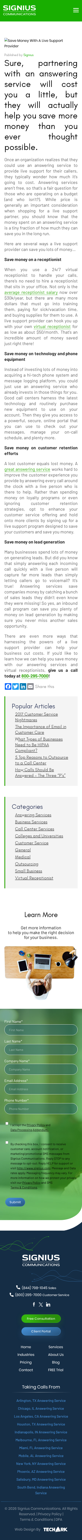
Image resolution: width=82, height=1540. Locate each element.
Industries (25, 1355)
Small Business (28, 870)
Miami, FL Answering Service (41, 1448)
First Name (13, 1021)
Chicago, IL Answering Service (41, 1408)
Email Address (16, 1080)
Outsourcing (26, 863)
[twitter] (48, 1304)
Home (26, 1347)
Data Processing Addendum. (29, 1130)
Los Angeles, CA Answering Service (41, 1416)
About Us (56, 1355)
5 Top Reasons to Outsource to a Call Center (41, 760)
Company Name (17, 1061)
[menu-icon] (76, 10)
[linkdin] (40, 1304)
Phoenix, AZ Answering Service (41, 1471)
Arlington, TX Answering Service (41, 1400)
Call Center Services (34, 828)
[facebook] (34, 1304)
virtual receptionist (52, 326)
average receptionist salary (31, 292)
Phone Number (16, 1100)
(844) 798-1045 (39, 1288)
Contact (26, 1370)
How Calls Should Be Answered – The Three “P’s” (40, 772)
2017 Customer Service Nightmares (36, 716)
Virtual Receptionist (34, 877)
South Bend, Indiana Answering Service (41, 1490)
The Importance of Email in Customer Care (40, 729)
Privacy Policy (31, 1182)
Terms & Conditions (23, 1187)
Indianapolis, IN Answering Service (41, 1432)
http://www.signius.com (33, 1168)
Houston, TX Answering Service (41, 1424)
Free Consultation (41, 1318)
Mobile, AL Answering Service (41, 1456)
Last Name (13, 1041)
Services (56, 1347)
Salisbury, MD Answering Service (41, 1479)
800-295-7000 (34, 675)
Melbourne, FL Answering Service (41, 1440)
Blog (56, 1362)
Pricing (26, 1362)
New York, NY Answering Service (41, 1463)
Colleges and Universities (39, 835)
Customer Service (32, 842)
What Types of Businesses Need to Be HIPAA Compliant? (39, 744)
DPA (59, 1519)
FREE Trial (55, 1370)
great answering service (27, 469)
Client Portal (41, 1331)
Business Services (31, 821)
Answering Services (33, 814)
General (23, 849)
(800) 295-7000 (42, 1295)
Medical (23, 856)
